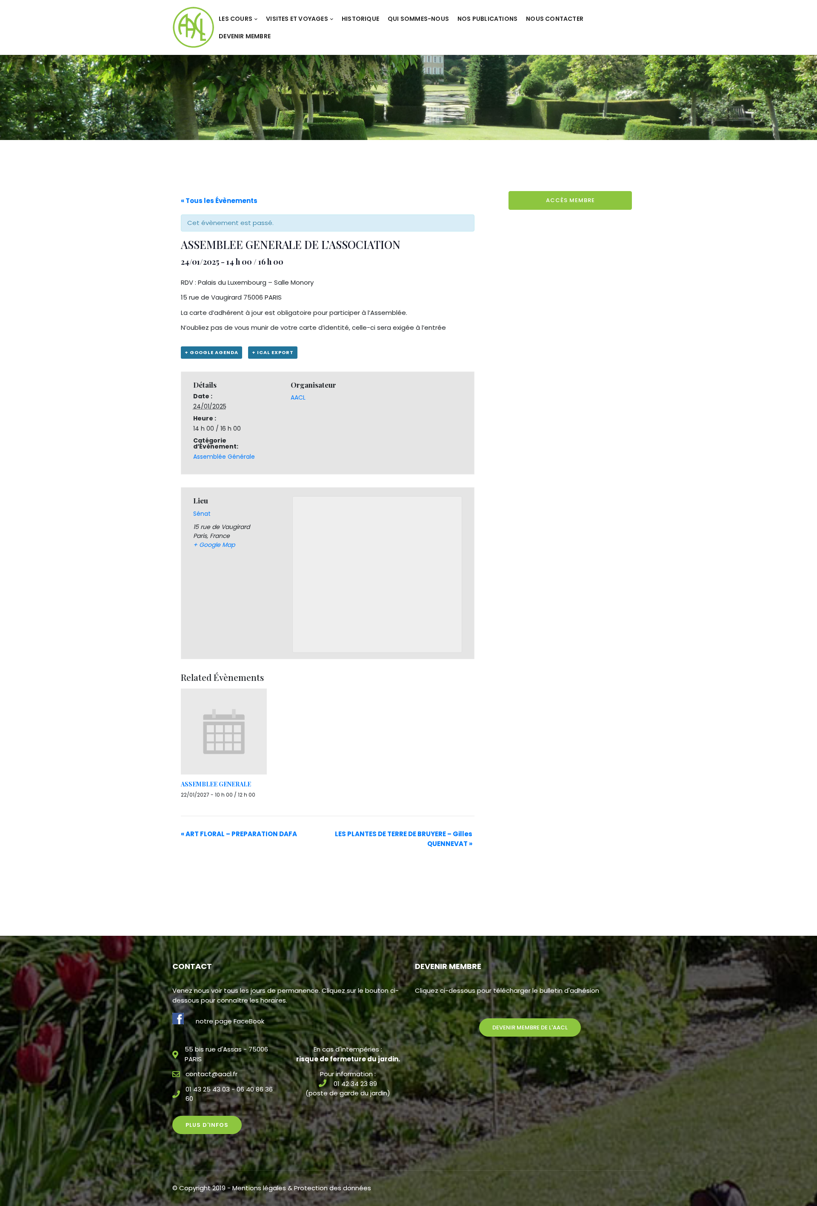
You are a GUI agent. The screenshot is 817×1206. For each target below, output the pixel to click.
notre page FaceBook (230, 1021)
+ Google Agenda (211, 352)
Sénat (202, 513)
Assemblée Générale (224, 456)
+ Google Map (214, 544)
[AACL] (193, 27)
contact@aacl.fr (211, 1073)
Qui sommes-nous (418, 18)
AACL (298, 397)
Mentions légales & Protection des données (301, 1187)
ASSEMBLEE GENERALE (216, 784)
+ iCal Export (273, 352)
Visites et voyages (297, 18)
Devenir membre (245, 36)
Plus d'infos (207, 1125)
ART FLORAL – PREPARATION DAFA (239, 833)
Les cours (235, 18)
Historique (360, 18)
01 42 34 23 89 (355, 1083)
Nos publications (487, 18)
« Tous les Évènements (219, 200)
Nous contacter (554, 18)
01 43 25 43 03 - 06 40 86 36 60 (229, 1094)
